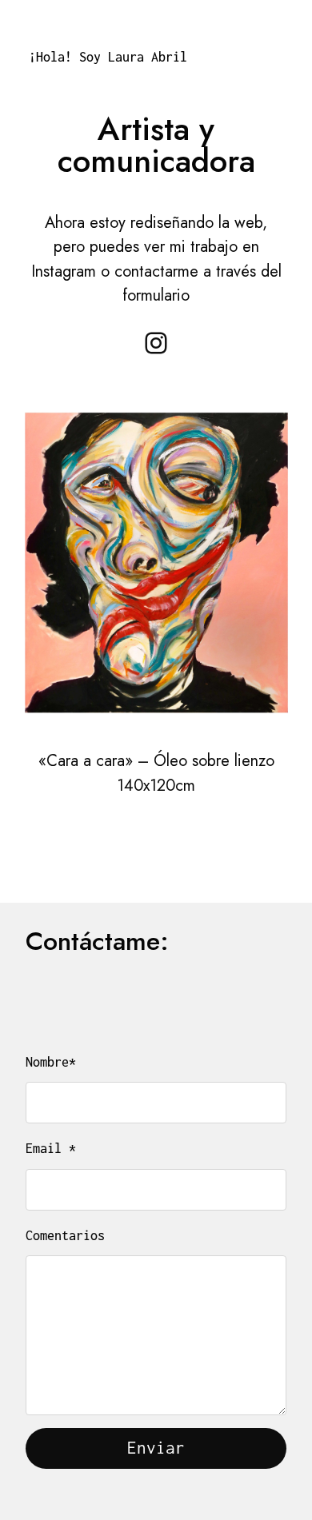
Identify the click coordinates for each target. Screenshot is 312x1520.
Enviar (156, 1447)
